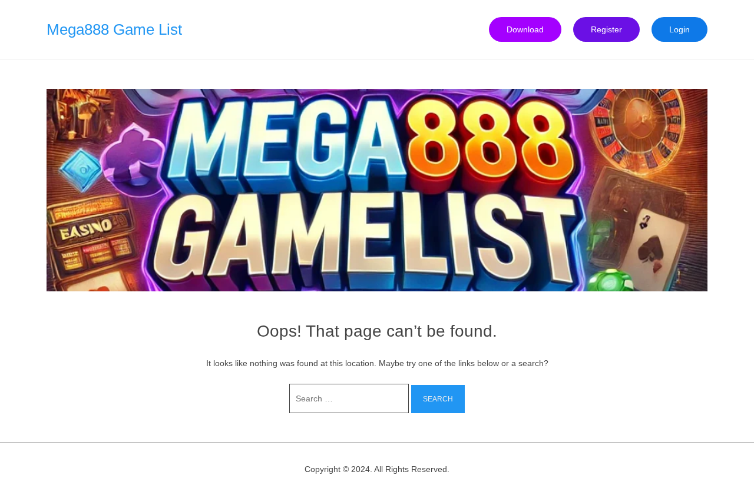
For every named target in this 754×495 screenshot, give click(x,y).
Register (606, 29)
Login (679, 29)
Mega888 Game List (114, 29)
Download (525, 29)
